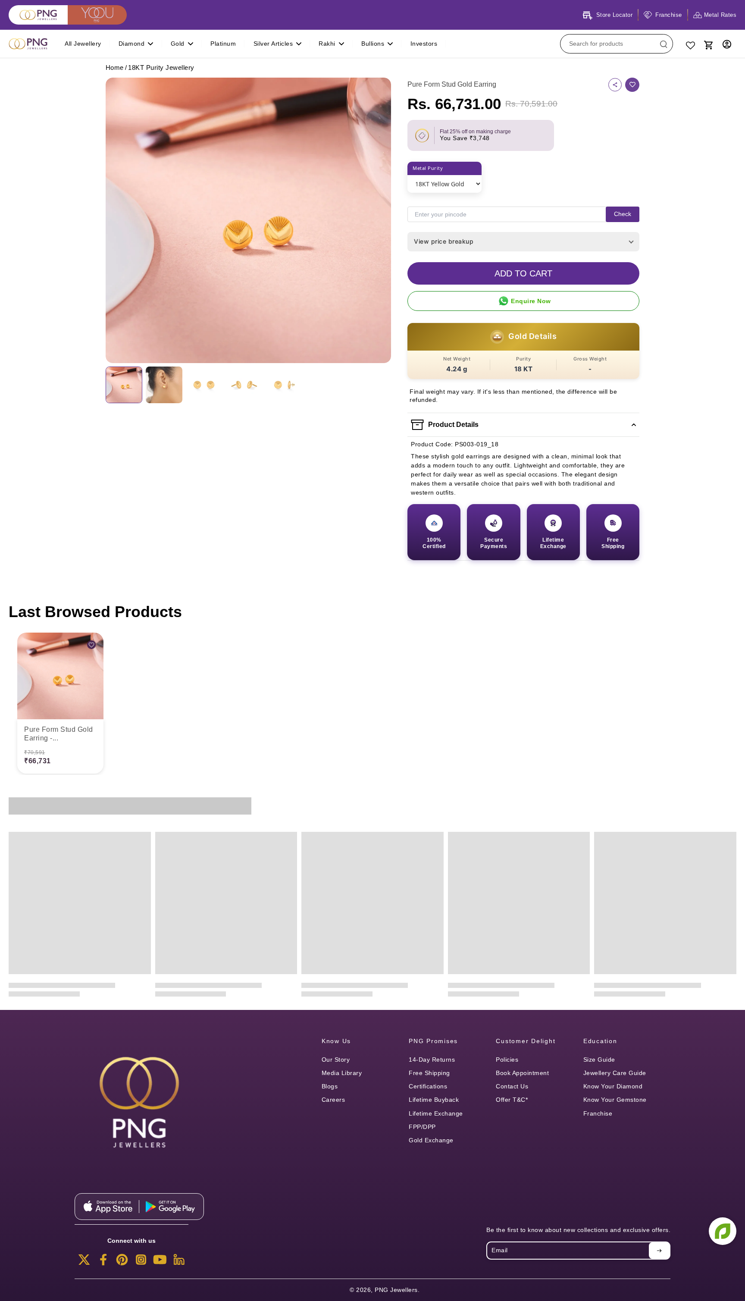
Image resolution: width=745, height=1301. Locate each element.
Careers (333, 1099)
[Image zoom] (248, 220)
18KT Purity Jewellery (161, 67)
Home (115, 67)
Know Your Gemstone (615, 1099)
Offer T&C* (512, 1099)
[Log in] (726, 43)
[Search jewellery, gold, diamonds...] (663, 44)
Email (499, 1250)
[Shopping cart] (707, 44)
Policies (507, 1059)
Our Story (336, 1059)
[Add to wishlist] (632, 85)
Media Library (342, 1072)
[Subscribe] (659, 1250)
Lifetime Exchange (436, 1113)
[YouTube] (159, 1262)
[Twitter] (84, 1262)
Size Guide (599, 1059)
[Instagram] (140, 1262)
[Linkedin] (178, 1262)
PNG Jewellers (396, 1289)
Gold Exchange (431, 1140)
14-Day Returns (432, 1059)
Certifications (428, 1086)
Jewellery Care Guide (614, 1072)
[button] (523, 273)
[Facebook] (103, 1262)
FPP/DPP (422, 1126)
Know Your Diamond (613, 1086)
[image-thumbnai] (124, 385)
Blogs (330, 1086)
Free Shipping (429, 1072)
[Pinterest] (122, 1262)
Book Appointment (522, 1072)
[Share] (615, 84)
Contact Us (512, 1086)
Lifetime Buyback (434, 1099)
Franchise (598, 1113)
